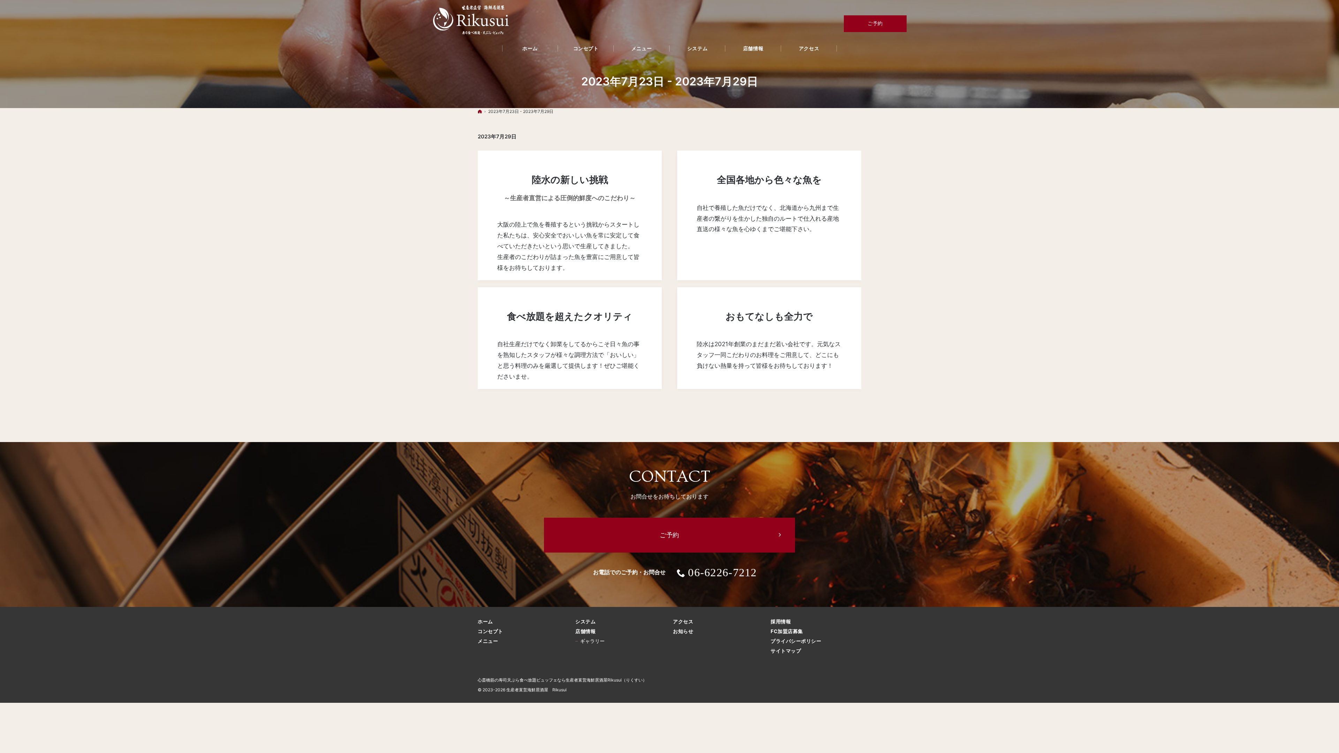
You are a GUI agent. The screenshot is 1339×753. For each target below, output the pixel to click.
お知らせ (683, 631)
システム (585, 621)
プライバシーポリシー (796, 641)
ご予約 (875, 23)
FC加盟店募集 (787, 631)
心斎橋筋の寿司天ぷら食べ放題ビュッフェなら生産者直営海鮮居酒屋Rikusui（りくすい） (562, 680)
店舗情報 (585, 631)
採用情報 (781, 621)
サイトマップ (786, 651)
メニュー (488, 641)
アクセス (683, 621)
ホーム (485, 621)
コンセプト (490, 631)
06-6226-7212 (722, 572)
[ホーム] (480, 111)
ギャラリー (592, 641)
